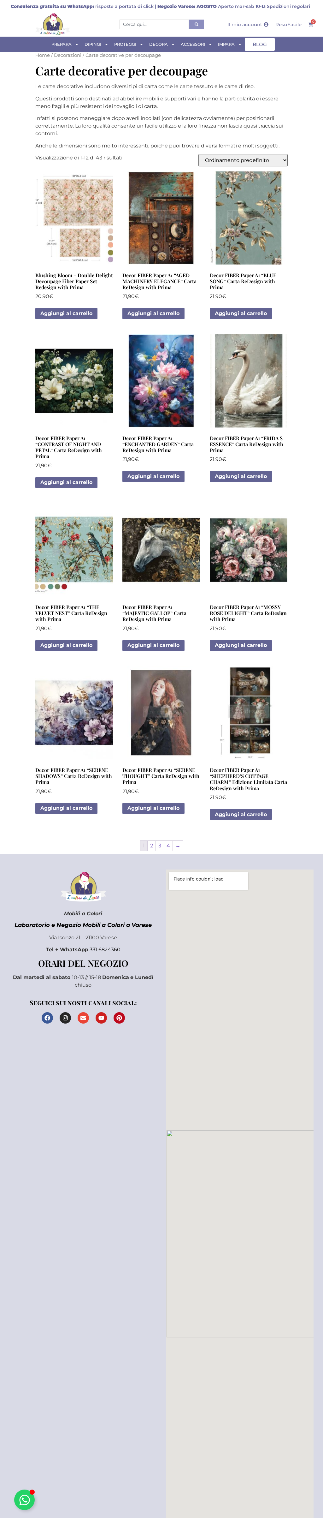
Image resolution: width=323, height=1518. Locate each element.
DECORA (158, 44)
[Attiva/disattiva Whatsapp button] (24, 1500)
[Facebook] (47, 1018)
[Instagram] (65, 1018)
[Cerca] (196, 24)
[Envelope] (83, 1018)
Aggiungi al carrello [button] (66, 313)
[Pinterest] (119, 1018)
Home (42, 55)
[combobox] (154, 24)
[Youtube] (101, 1018)
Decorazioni (67, 55)
